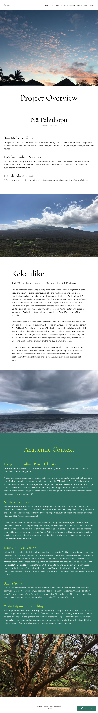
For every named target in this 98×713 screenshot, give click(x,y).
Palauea (7, 5)
